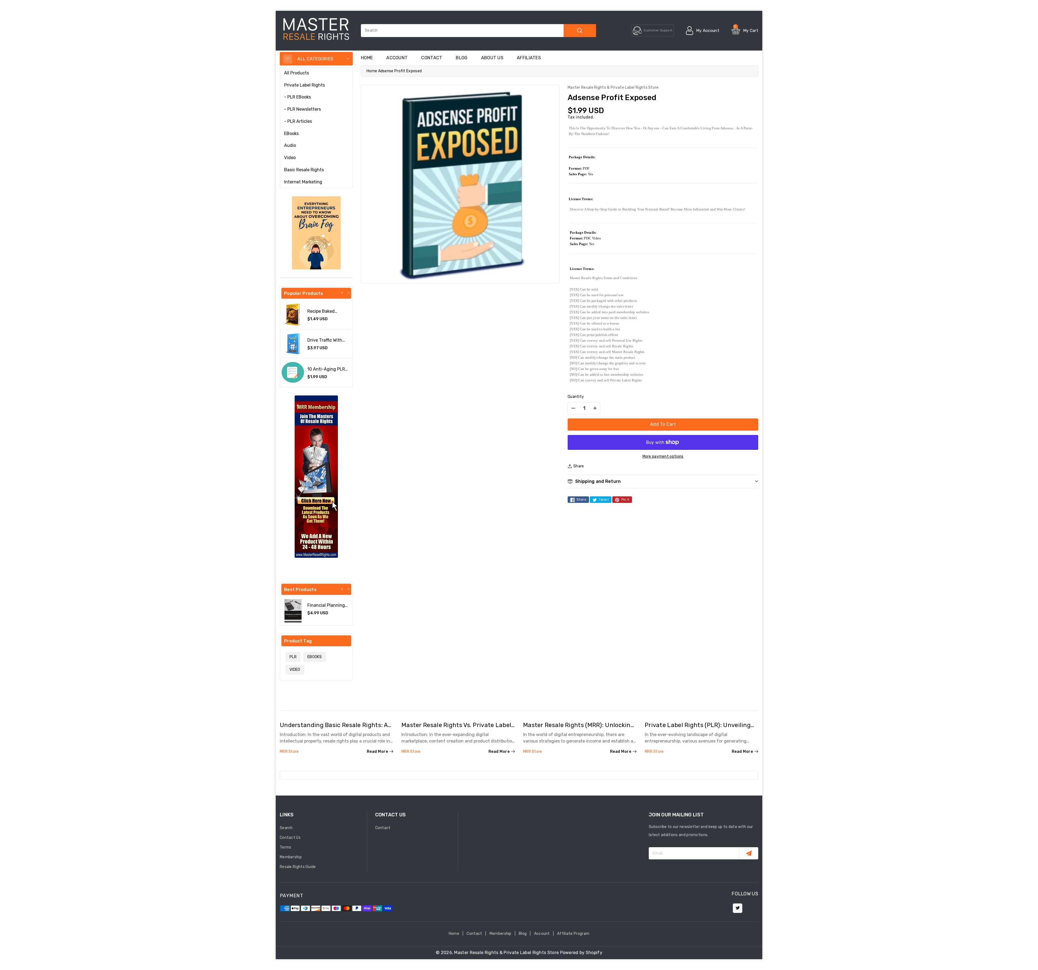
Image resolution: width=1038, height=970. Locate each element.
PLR (293, 657)
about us (492, 57)
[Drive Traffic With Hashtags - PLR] (293, 343)
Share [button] (578, 466)
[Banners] (316, 232)
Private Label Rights (304, 85)
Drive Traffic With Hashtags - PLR (324, 343)
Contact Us (290, 837)
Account (397, 57)
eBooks (291, 133)
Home (372, 71)
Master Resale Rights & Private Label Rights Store (506, 952)
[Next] (348, 292)
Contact (431, 57)
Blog (523, 933)
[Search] (580, 30)
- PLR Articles (298, 121)
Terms (285, 847)
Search (286, 828)
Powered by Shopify (581, 952)
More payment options (663, 456)
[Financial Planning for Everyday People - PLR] (293, 610)
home (367, 57)
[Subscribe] (748, 853)
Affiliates (529, 57)
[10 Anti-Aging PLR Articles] (293, 372)
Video (290, 157)
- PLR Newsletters (302, 109)
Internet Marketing (303, 181)
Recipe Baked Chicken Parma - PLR (328, 314)
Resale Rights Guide (298, 867)
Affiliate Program (573, 933)
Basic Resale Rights (304, 169)
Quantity (576, 396)
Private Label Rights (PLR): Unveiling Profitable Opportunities (698, 728)
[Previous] (342, 292)
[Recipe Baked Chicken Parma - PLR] (293, 314)
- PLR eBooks (297, 97)
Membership (291, 857)
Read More (377, 751)
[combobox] (478, 30)
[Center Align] (287, 59)
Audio (290, 145)
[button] (663, 481)
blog (461, 57)
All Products (296, 72)
